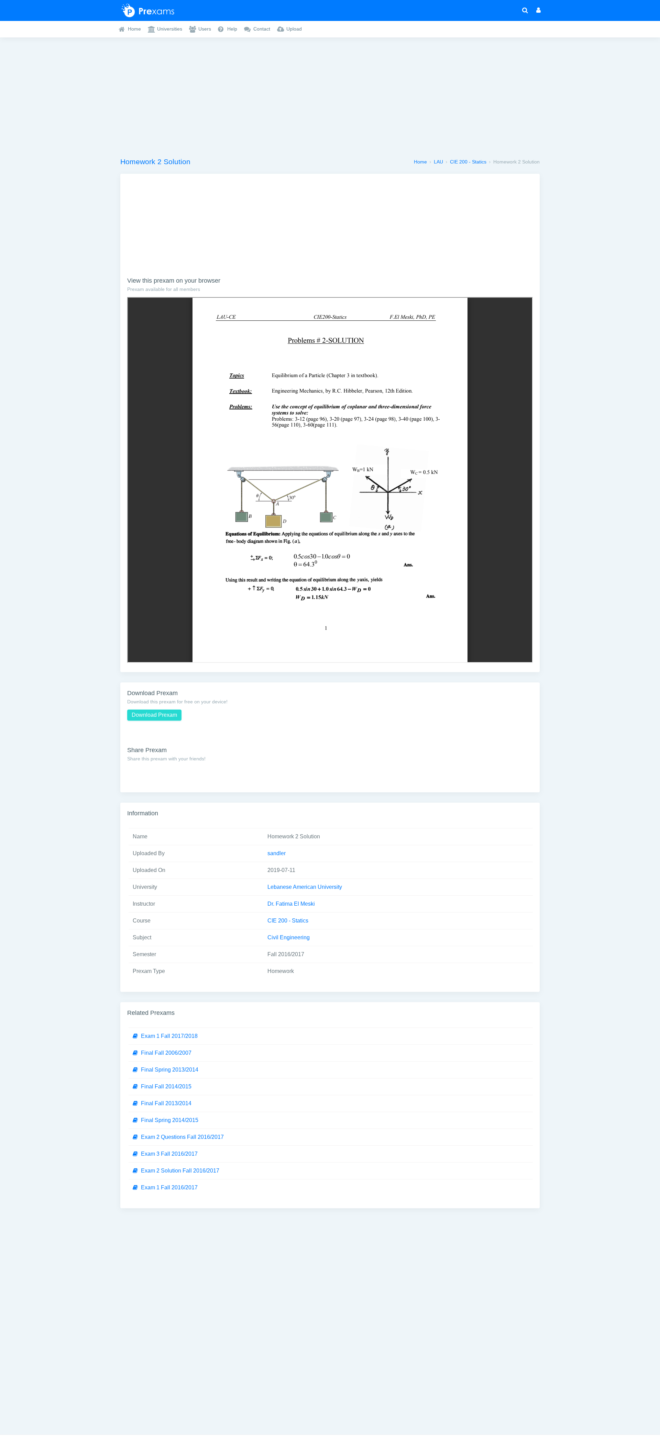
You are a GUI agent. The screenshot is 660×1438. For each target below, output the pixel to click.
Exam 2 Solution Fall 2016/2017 (180, 1171)
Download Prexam (154, 715)
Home (420, 162)
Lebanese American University (304, 887)
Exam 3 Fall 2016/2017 (169, 1154)
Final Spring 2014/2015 (169, 1120)
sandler (276, 853)
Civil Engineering (288, 937)
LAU (438, 162)
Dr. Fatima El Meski (291, 904)
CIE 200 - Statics (468, 162)
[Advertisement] (330, 95)
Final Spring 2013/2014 (169, 1070)
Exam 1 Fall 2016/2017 (169, 1187)
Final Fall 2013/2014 (166, 1103)
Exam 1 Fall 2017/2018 (169, 1036)
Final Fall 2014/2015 (166, 1086)
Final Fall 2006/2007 (166, 1053)
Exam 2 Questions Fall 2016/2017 (182, 1137)
